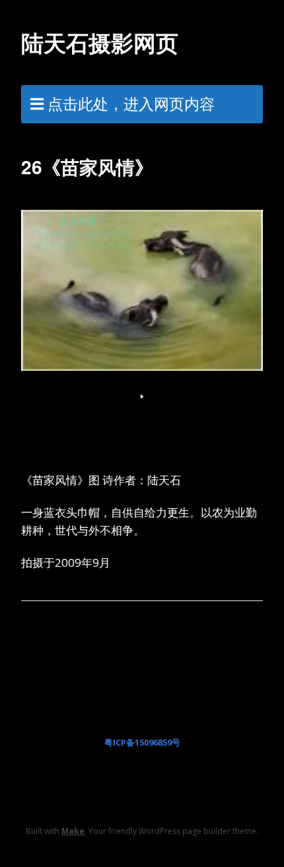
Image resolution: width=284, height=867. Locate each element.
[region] (142, 303)
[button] (142, 396)
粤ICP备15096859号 (142, 742)
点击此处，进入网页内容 (131, 103)
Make (73, 831)
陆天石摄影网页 (99, 42)
